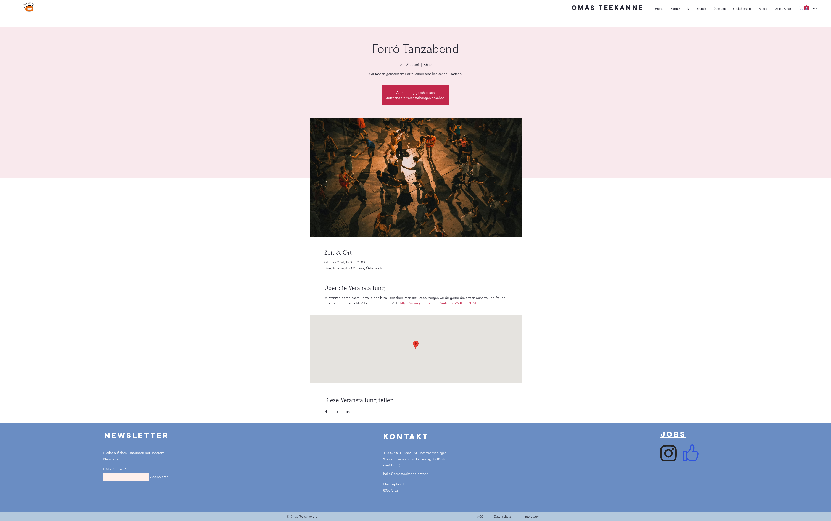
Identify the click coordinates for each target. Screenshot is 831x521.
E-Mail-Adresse (113, 469)
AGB (480, 516)
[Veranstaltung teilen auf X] (337, 411)
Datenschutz (502, 516)
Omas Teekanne (608, 8)
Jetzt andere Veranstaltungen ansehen (415, 98)
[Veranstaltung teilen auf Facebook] (326, 411)
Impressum (532, 516)
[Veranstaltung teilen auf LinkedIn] (348, 411)
